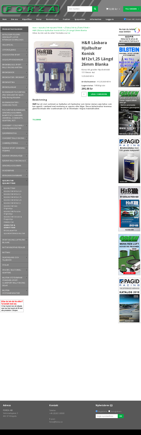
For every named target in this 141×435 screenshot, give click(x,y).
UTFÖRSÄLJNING (9, 50)
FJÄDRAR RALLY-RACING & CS (14, 161)
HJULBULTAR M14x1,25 (12, 200)
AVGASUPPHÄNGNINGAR (12, 60)
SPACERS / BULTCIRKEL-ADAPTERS (11, 271)
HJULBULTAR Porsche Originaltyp (12, 212)
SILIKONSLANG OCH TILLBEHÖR (10, 258)
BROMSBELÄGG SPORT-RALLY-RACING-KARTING (12, 65)
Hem (34, 27)
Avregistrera (116, 411)
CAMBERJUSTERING (10, 143)
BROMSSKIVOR (8, 72)
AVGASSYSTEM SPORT (11, 55)
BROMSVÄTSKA (8, 82)
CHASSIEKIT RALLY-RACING (13, 138)
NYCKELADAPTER (10, 230)
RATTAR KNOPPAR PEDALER (13, 247)
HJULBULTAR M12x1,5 (12, 194)
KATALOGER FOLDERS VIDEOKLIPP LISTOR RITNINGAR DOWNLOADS (12, 37)
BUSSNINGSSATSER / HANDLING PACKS (10, 103)
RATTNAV (6, 252)
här (69, 33)
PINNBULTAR (9, 222)
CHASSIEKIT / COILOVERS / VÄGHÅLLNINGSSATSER (13, 126)
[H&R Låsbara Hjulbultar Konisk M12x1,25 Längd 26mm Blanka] (54, 68)
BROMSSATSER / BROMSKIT (13, 77)
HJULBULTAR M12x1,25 (12, 191)
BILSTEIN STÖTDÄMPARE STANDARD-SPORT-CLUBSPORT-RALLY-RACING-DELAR (14, 281)
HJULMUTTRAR (9, 188)
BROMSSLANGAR (9, 87)
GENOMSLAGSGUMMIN (11, 165)
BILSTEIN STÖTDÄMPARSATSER (11, 291)
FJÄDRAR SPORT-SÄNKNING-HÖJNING (13, 149)
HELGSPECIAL (7, 45)
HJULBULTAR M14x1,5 (12, 203)
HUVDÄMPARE (8, 170)
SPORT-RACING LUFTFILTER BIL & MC (13, 241)
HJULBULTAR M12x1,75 (12, 197)
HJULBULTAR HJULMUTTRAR (8, 181)
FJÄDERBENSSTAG (9, 133)
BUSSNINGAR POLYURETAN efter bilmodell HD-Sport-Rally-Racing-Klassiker (13, 95)
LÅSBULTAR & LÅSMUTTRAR (9, 226)
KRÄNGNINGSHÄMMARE (12, 175)
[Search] (95, 9)
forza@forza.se (56, 422)
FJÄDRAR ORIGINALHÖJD (12, 156)
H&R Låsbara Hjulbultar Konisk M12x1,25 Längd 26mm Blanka (59, 30)
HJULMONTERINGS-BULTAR (14, 233)
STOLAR (5, 265)
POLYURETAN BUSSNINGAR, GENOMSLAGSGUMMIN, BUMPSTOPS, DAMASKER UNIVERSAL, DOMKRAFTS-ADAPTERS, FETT (13, 115)
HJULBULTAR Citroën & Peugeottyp (13, 218)
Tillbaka (36, 119)
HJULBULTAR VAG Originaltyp (10, 207)
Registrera (102, 411)
